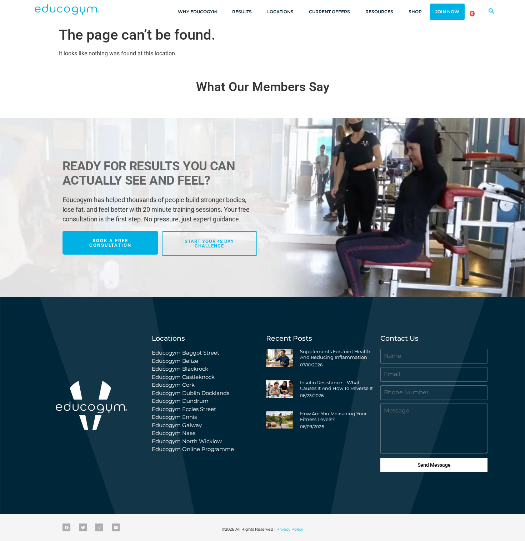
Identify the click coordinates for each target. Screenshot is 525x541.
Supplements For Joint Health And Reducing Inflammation (335, 354)
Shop (415, 11)
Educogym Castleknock (183, 377)
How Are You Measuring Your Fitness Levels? (333, 416)
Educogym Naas (173, 433)
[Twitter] (83, 527)
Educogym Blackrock (180, 368)
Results (242, 11)
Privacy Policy (289, 529)
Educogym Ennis (174, 417)
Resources (379, 11)
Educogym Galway (177, 425)
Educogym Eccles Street (184, 409)
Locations (280, 11)
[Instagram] (99, 527)
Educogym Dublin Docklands (190, 393)
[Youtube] (116, 527)
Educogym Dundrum (180, 400)
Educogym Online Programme (193, 449)
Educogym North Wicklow (187, 441)
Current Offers (329, 11)
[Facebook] (66, 527)
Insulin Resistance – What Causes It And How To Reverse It (336, 385)
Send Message (434, 465)
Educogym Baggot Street (186, 352)
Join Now (447, 11)
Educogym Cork (173, 384)
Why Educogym (197, 11)
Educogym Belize (175, 360)
